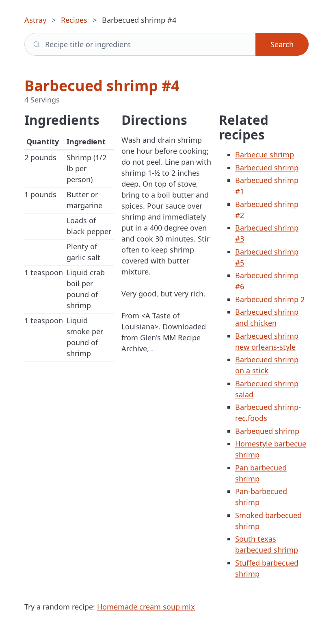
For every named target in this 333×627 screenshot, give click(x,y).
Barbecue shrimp (264, 154)
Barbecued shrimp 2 (270, 299)
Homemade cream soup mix (146, 607)
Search (282, 44)
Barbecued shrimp (266, 167)
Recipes (74, 20)
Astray (35, 20)
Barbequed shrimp (267, 431)
